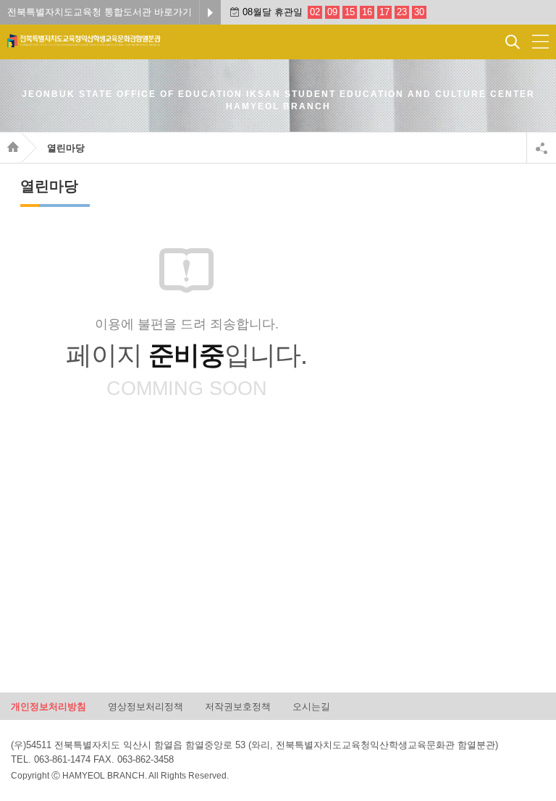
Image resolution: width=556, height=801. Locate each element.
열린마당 (66, 148)
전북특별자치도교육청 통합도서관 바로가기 (99, 12)
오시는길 (311, 705)
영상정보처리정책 (145, 705)
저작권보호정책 (238, 705)
